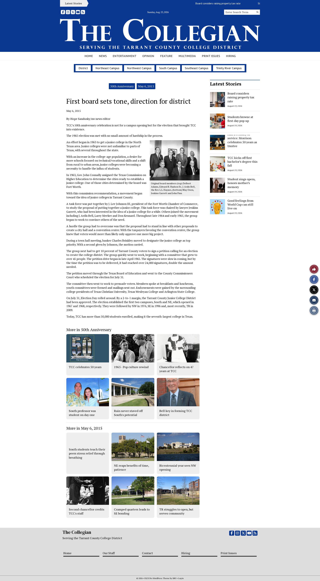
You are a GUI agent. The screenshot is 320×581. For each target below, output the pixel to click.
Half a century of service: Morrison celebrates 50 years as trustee (242, 140)
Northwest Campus (139, 68)
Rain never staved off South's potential (128, 413)
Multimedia (187, 56)
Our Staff (109, 553)
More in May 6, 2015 (84, 428)
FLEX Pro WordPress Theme (157, 578)
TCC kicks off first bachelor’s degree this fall (243, 162)
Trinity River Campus (229, 68)
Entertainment (124, 56)
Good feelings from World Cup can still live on (241, 204)
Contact (147, 553)
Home (88, 56)
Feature (166, 56)
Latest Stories (225, 84)
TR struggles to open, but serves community (176, 511)
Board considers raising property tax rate (207, 3)
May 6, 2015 (146, 86)
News (103, 56)
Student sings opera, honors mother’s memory (241, 183)
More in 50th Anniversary (88, 329)
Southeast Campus (196, 68)
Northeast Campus (107, 68)
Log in (181, 578)
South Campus (168, 68)
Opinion (148, 56)
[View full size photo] (175, 160)
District (83, 68)
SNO (174, 578)
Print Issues (211, 56)
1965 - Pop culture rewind (131, 367)
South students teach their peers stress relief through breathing (87, 453)
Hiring (231, 56)
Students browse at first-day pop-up (240, 119)
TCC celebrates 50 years (85, 367)
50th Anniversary (122, 86)
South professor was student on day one (82, 413)
